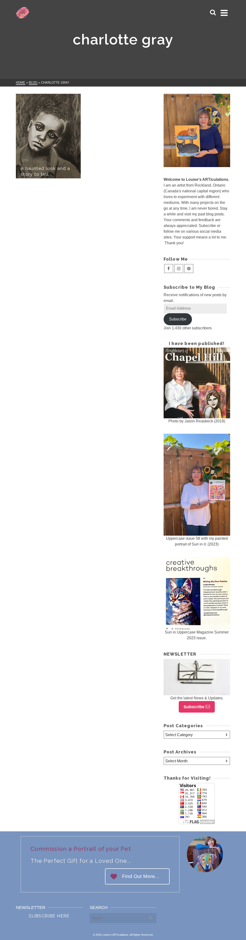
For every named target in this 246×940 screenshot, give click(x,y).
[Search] (213, 13)
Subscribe (177, 319)
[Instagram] (178, 268)
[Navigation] (224, 13)
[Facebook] (168, 268)
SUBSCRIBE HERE (49, 915)
